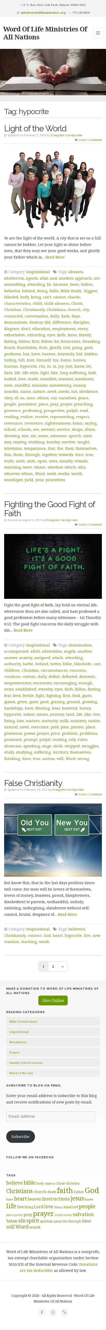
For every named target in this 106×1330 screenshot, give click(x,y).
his (55, 360)
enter (8, 689)
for (56, 341)
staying (19, 441)
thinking (12, 758)
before (87, 284)
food (76, 695)
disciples (81, 322)
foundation (27, 347)
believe (14, 1182)
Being (42, 290)
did (47, 322)
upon (42, 461)
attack (57, 657)
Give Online (53, 1000)
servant (48, 429)
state (87, 435)
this (7, 454)
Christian (12, 309)
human (11, 366)
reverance (13, 423)
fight (40, 695)
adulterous (14, 278)
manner (65, 378)
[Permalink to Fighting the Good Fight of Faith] (53, 566)
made (33, 378)
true (89, 454)
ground (73, 701)
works (63, 473)
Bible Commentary (23, 1021)
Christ (76, 303)
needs (63, 391)
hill (21, 360)
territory (60, 752)
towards (66, 454)
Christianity (34, 309)
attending (36, 284)
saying (90, 423)
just (68, 366)
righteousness (57, 423)
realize (26, 416)
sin (33, 435)
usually (66, 461)
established (25, 689)
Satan (78, 423)
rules (82, 739)
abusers (75, 271)
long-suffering (73, 372)
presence (12, 410)
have (35, 353)
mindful (22, 385)
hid (79, 353)
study (9, 752)
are (97, 278)
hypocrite (28, 366)
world (76, 473)
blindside (82, 663)
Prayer (14, 1052)
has (26, 353)
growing (89, 701)
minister (39, 385)
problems (88, 733)
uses (53, 461)
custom (29, 676)
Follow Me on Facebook (30, 1157)
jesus (77, 1198)
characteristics (17, 303)
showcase (12, 746)
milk (64, 720)
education (41, 328)
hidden (91, 353)
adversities (52, 651)
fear (7, 695)
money (79, 385)
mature (33, 720)
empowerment (17, 682)
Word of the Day (21, 1073)
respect (82, 416)
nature (39, 391)
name (25, 391)
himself (44, 360)
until (20, 461)
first (35, 341)
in (49, 366)
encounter (42, 682)
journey (57, 714)
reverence (33, 423)
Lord (38, 1207)
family (85, 334)
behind (28, 290)
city (86, 309)
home (65, 360)
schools (24, 429)
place (43, 404)
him (30, 360)
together (49, 454)
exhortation (14, 334)
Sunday (53, 441)
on (22, 397)
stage (46, 746)
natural (11, 726)
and (53, 278)
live (96, 714)
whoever (11, 473)
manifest (48, 378)
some (43, 435)
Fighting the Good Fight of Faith (49, 508)
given (22, 701)
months (11, 391)
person (77, 726)
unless (48, 758)
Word (40, 473)
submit (57, 1221)
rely (72, 739)
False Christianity (33, 783)
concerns (77, 670)
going (77, 347)
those (18, 454)
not (74, 391)
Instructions (56, 1199)
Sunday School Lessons (26, 1063)
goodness (12, 353)
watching (12, 467)
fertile (28, 695)
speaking (31, 746)
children (12, 670)
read (84, 410)
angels (70, 651)
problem (70, 733)
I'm (42, 366)
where (40, 467)
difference (61, 322)
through (32, 454)
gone (33, 701)
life (17, 372)
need (51, 391)
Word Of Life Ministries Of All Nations (45, 32)
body (24, 297)
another (66, 278)
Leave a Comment (90, 140)
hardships (13, 708)
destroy (35, 322)
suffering (42, 752)
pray (54, 404)
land (70, 714)
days (76, 316)
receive (41, 416)
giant (86, 695)
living (9, 720)
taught (83, 441)
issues (42, 714)
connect (35, 935)
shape (77, 429)
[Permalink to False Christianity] (53, 840)
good (88, 347)
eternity (45, 689)
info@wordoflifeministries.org (43, 12)
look (92, 372)
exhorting (36, 334)
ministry (78, 720)
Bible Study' (71, 290)
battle (28, 663)
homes (79, 360)
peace (83, 397)
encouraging (65, 682)
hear (56, 708)
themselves (86, 448)
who (82, 467)
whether (55, 467)
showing (12, 435)
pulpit (72, 410)
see (36, 429)
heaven (49, 353)
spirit (32, 1220)
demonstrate (15, 322)
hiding (10, 360)
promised (13, 739)
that (51, 448)
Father (24, 341)
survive (68, 441)
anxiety (25, 657)
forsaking (91, 341)
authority (12, 663)
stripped (72, 746)
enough (85, 682)
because (60, 284)
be (49, 284)
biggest (90, 290)
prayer (66, 404)
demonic (87, 676)
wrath (44, 941)
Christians (56, 309)
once (30, 397)
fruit (43, 347)
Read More (55, 257)
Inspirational (38, 271)
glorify (55, 347)
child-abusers (56, 303)
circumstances (54, 670)
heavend (69, 708)
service (63, 429)
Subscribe (21, 1136)
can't (47, 297)
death (51, 1191)
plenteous (13, 733)
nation (94, 720)
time (26, 758)
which (70, 467)
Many (58, 1207)
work (51, 473)
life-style (30, 372)
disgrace (11, 328)
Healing (43, 708)
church (74, 309)
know (79, 366)
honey (85, 708)
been (74, 284)
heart (58, 935)
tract (79, 454)
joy (60, 366)
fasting (10, 341)
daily (54, 316)
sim (25, 435)
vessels (81, 461)
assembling (14, 284)
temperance (35, 448)
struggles (90, 746)
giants (9, 701)
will (60, 758)
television (13, 448)
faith (61, 334)
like (54, 372)
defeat (54, 676)
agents (32, 278)
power (29, 733)
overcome (40, 726)
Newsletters (17, 1042)
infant (28, 714)
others (43, 397)
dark (65, 316)
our (54, 397)
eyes (51, 334)
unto (31, 461)
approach (83, 278)
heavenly (66, 353)
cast (96, 663)
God (66, 347)
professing (32, 410)
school (10, 429)
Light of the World (35, 128)
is (54, 366)
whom (27, 473)
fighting (53, 695)
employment (64, 328)
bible (54, 290)
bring (36, 297)
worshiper (13, 479)
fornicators (71, 341)
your (39, 479)
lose (20, 720)
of (16, 397)
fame (72, 334)
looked (10, 378)
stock (58, 746)
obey (8, 397)
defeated (69, 676)
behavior (12, 290)
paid (55, 726)
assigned (42, 657)
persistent (27, 404)
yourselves (55, 479)
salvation (83, 1214)
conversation (36, 316)
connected (13, 316)
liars (8, 372)
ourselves (67, 397)
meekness (84, 378)
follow (46, 341)
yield (28, 479)
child (37, 303)
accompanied (16, 651)
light (44, 372)
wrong (83, 758)
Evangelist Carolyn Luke (67, 135)
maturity (50, 720)
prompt (30, 739)
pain (65, 726)
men (8, 385)
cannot (59, 297)
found (9, 347)
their (69, 448)
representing (62, 416)
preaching (83, 404)
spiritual (46, 1221)
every (82, 328)
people (10, 404)
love (22, 378)
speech (75, 435)
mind (67, 1207)
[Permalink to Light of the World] (53, 190)
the (60, 448)
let (88, 366)
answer (10, 657)
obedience (88, 391)
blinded (11, 297)
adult (35, 651)
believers (76, 929)
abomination (80, 645)
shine (90, 429)
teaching (29, 941)
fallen (80, 689)
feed (17, 695)
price (55, 733)
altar (44, 278)
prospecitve (54, 410)
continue (12, 676)
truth (9, 461)
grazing (58, 701)
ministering (60, 385)
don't (25, 328)
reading (11, 416)
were (27, 467)
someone (58, 435)
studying (36, 441)
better (55, 663)
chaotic (74, 297)
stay (7, 441)
